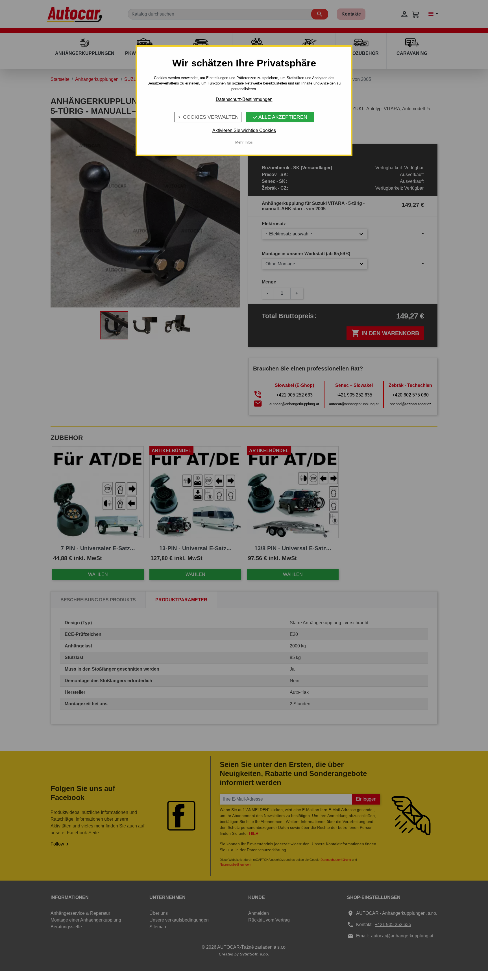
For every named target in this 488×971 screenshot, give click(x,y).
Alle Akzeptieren (280, 117)
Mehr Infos (244, 142)
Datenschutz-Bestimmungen (244, 99)
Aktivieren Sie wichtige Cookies (244, 130)
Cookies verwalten (208, 117)
